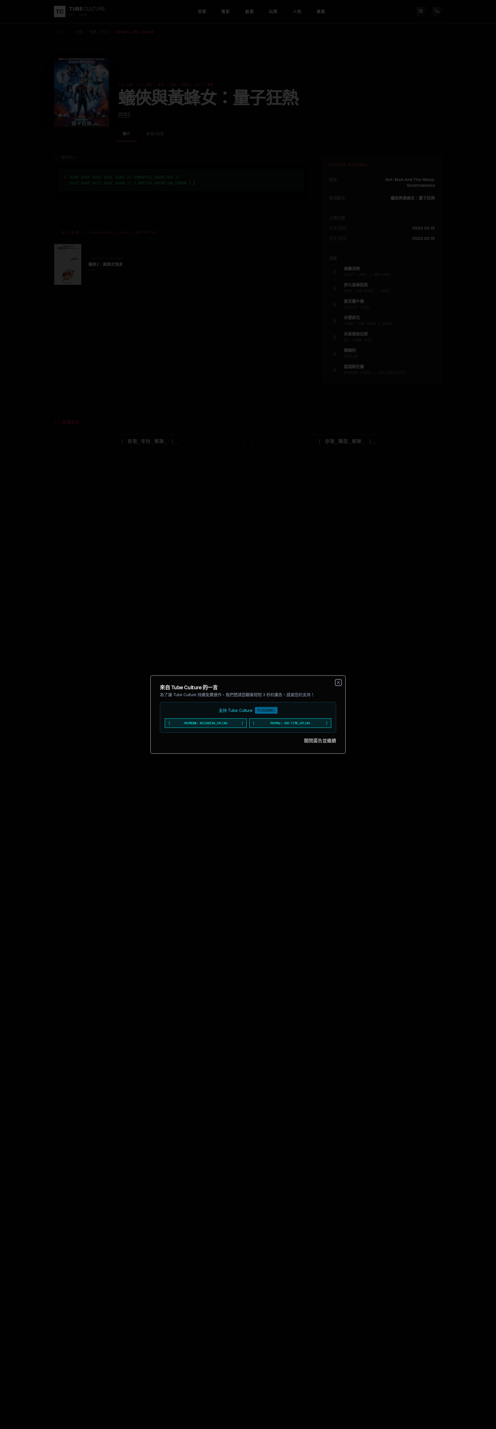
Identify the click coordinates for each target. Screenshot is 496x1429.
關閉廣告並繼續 (320, 741)
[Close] (338, 682)
